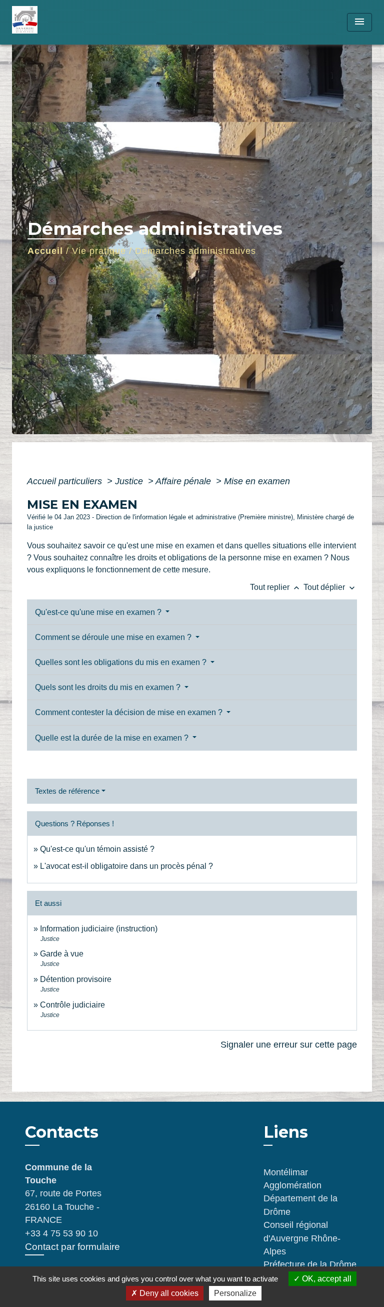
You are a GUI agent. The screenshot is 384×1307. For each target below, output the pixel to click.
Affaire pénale (185, 481)
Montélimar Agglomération (293, 1178)
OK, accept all (326, 1278)
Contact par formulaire (72, 1246)
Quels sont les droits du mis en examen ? (108, 687)
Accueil (45, 251)
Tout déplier (330, 587)
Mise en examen (257, 481)
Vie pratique (99, 251)
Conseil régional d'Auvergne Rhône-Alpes (302, 1238)
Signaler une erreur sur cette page (288, 1045)
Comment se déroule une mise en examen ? (114, 637)
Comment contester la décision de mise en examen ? (129, 712)
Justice (130, 481)
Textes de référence (67, 791)
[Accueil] (49, 22)
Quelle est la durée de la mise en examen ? (112, 738)
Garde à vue (62, 953)
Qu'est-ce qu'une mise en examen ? (99, 612)
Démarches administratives (195, 251)
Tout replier (276, 587)
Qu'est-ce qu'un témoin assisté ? (97, 849)
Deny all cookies (168, 1293)
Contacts (61, 1132)
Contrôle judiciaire (72, 1005)
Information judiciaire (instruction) (99, 928)
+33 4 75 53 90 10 (61, 1233)
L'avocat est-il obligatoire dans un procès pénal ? (126, 866)
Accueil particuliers (65, 481)
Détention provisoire (76, 979)
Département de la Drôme (301, 1204)
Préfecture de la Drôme (310, 1264)
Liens (286, 1132)
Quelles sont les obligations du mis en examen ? (121, 662)
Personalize (235, 1293)
